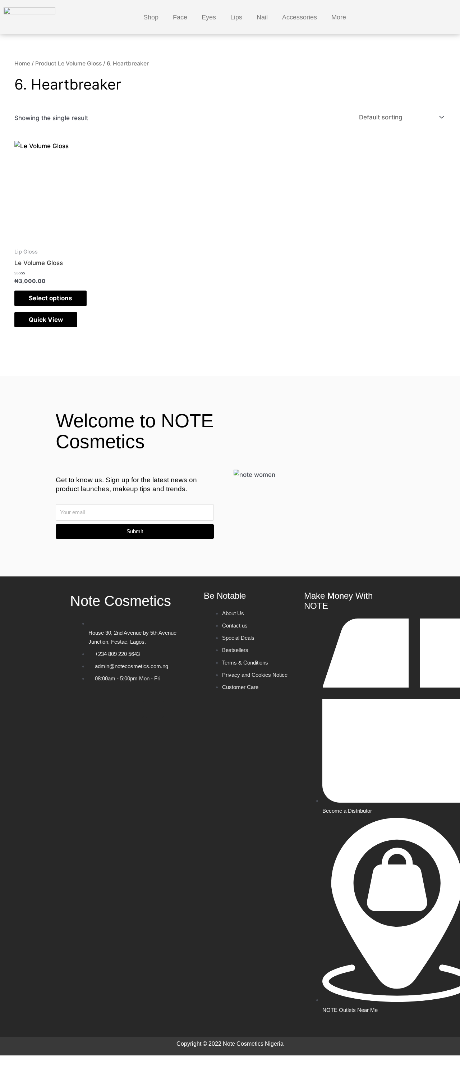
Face (180, 17)
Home (22, 63)
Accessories (299, 17)
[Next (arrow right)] (45, 1073)
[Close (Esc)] (106, 1062)
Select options (50, 298)
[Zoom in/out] (14, 1062)
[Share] (75, 1062)
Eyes (209, 17)
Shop (150, 17)
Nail (262, 17)
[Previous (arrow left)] (14, 1073)
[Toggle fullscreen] (45, 1062)
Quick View (46, 319)
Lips (236, 17)
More (338, 17)
